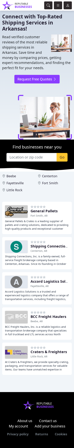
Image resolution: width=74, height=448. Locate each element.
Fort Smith (50, 183)
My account (18, 426)
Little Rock (14, 190)
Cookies (61, 434)
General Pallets (44, 211)
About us (24, 420)
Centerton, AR (39, 251)
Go (62, 157)
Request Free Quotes (35, 79)
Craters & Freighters (49, 351)
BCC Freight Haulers (48, 316)
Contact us (48, 420)
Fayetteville (15, 183)
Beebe (11, 176)
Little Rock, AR (39, 356)
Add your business (50, 426)
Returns (41, 434)
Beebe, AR (37, 321)
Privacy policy (18, 434)
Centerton (49, 176)
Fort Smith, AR (39, 215)
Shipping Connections (50, 246)
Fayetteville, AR (40, 286)
